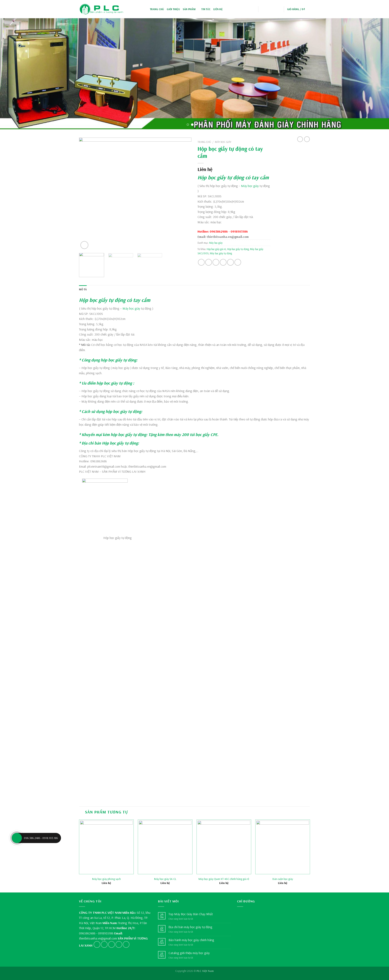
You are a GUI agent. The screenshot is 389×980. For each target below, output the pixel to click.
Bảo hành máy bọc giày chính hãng (191, 940)
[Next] (376, 73)
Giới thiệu (173, 9)
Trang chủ (157, 9)
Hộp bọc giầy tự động (221, 177)
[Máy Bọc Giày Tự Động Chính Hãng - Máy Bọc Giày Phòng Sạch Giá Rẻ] (101, 9)
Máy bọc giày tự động (221, 253)
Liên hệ (218, 9)
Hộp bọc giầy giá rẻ (216, 249)
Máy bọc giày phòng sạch (106, 879)
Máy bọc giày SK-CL (165, 879)
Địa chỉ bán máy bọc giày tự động (190, 927)
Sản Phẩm (189, 9)
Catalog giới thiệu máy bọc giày (189, 953)
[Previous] (13, 73)
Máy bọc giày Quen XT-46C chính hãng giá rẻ (224, 879)
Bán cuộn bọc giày (283, 879)
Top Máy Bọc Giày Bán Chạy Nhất (191, 914)
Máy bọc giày (223, 141)
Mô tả (83, 289)
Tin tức (206, 9)
